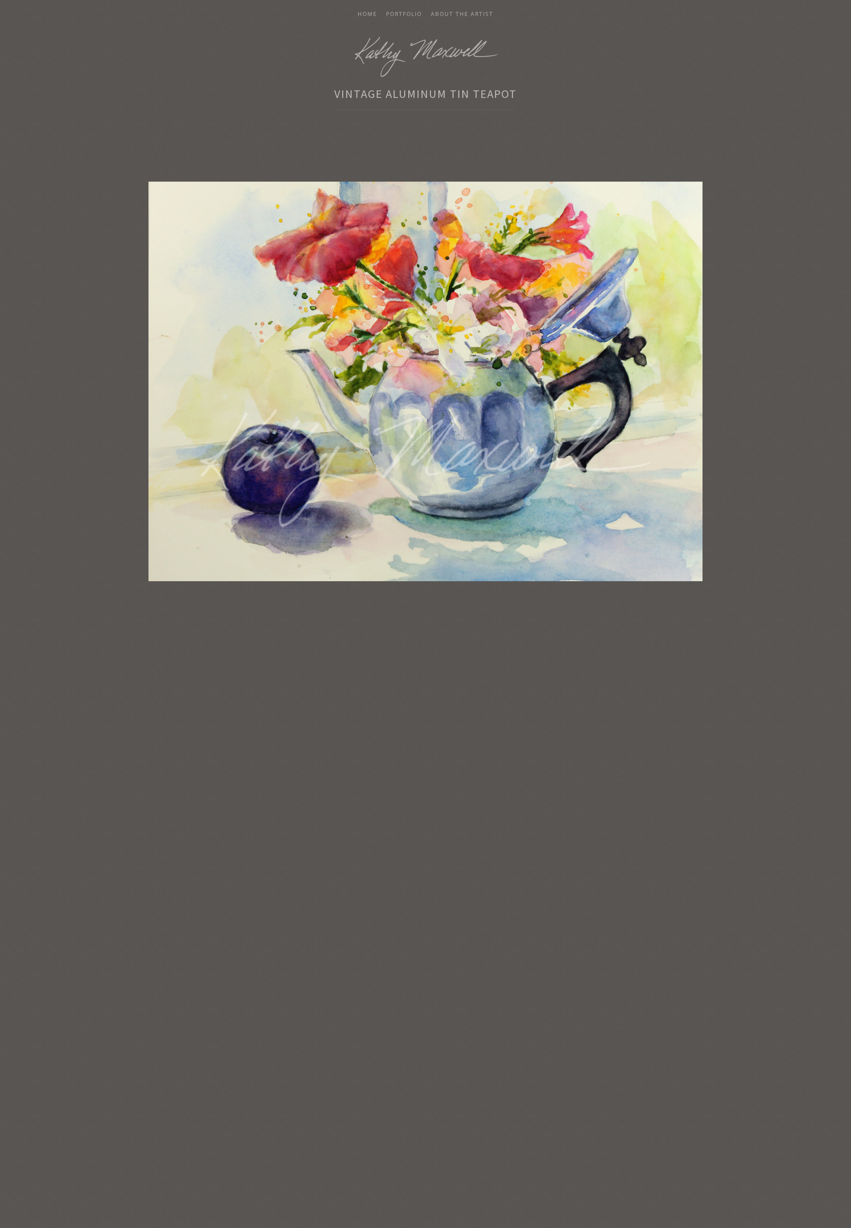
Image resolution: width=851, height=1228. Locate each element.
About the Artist (462, 14)
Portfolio (404, 14)
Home (367, 14)
